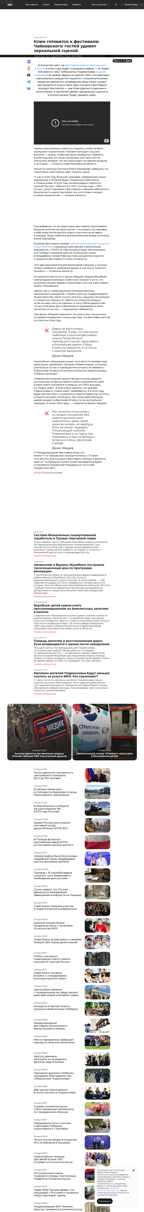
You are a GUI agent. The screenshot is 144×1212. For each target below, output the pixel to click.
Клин (47, 56)
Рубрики (76, 5)
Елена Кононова (52, 472)
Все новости (32, 5)
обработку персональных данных (108, 1189)
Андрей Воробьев (56, 56)
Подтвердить (104, 1201)
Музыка (67, 56)
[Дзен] (122, 60)
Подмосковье (61, 5)
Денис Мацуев (77, 56)
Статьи (46, 5)
